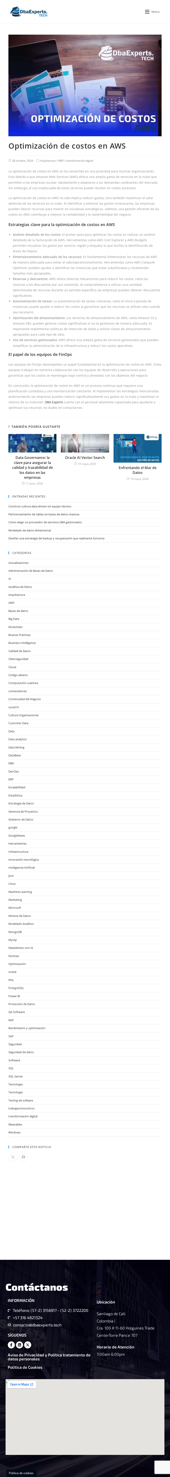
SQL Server (15, 1076)
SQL (11, 1068)
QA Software (16, 1012)
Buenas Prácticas (19, 635)
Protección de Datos (21, 1004)
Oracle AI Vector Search (85, 457)
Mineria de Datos (19, 916)
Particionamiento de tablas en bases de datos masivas (43, 514)
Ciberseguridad (18, 659)
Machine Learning (20, 892)
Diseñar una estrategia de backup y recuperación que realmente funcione (56, 538)
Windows (14, 1132)
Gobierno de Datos (20, 819)
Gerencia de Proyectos (23, 811)
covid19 (13, 707)
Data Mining (16, 747)
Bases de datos (18, 611)
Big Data (13, 619)
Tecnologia (15, 1084)
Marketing (15, 900)
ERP (11, 779)
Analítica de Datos (20, 587)
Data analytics (17, 739)
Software (14, 1060)
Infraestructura (18, 852)
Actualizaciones (18, 563)
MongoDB (15, 932)
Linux (12, 884)
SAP (11, 1036)
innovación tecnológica (23, 860)
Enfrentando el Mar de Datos (137, 470)
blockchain (15, 627)
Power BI (14, 996)
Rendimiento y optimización (26, 1028)
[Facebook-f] (11, 1344)
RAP (11, 1020)
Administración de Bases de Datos (30, 571)
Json (11, 876)
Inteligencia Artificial (21, 867)
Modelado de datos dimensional (29, 530)
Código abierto (18, 675)
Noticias (13, 956)
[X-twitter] (27, 1344)
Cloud (12, 667)
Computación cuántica (23, 683)
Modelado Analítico (21, 924)
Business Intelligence (22, 643)
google (12, 827)
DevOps (13, 771)
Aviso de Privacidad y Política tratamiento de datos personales (49, 1356)
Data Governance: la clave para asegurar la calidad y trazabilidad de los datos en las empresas (32, 467)
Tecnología (15, 1092)
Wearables (15, 1124)
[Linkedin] (19, 1344)
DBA (11, 763)
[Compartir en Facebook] (23, 1157)
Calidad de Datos (19, 651)
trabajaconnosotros (21, 1108)
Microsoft (14, 908)
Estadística (15, 795)
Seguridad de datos (21, 1052)
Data (11, 731)
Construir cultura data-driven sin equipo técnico (39, 506)
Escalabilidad (16, 787)
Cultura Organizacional (23, 715)
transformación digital (79, 161)
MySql (12, 940)
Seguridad (15, 1044)
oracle (12, 972)
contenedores (17, 691)
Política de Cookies (25, 1367)
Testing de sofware (20, 1100)
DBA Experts (54, 402)
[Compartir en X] (12, 1157)
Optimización (17, 964)
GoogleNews (16, 836)
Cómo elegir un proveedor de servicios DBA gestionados (45, 522)
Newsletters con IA (20, 948)
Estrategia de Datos (21, 803)
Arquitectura (48, 161)
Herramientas (17, 843)
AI (9, 579)
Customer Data (18, 723)
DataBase (14, 755)
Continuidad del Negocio (24, 699)
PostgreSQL (16, 988)
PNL (11, 980)
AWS (61, 161)
